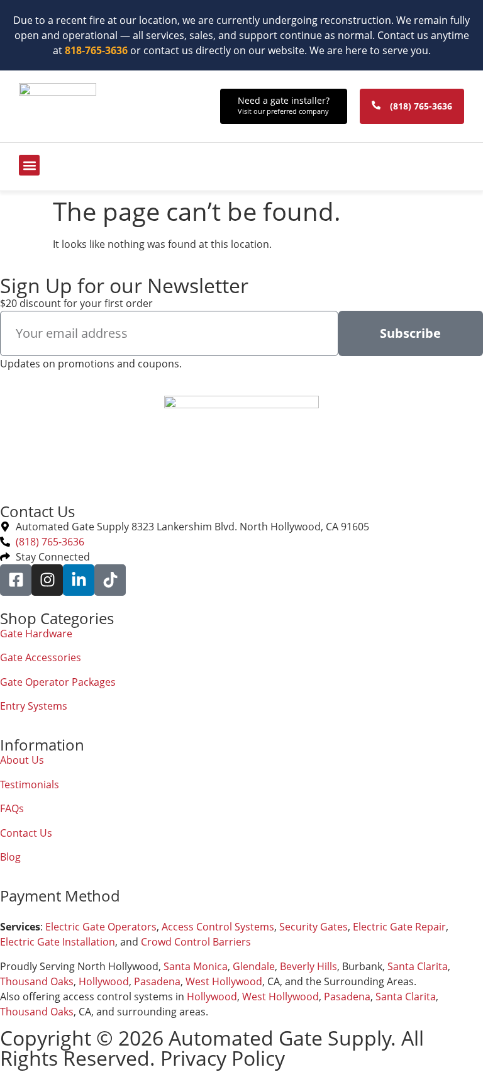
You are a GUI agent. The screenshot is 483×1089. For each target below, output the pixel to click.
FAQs (12, 808)
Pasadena (157, 981)
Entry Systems (33, 706)
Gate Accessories (40, 657)
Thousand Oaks (37, 981)
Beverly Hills (308, 966)
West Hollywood (224, 981)
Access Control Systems (218, 927)
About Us (22, 760)
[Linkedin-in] (78, 580)
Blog (10, 857)
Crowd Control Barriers (196, 942)
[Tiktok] (110, 580)
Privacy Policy (222, 1057)
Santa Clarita (417, 966)
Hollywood (104, 981)
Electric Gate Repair (399, 927)
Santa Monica (196, 966)
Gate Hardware (36, 633)
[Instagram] (47, 580)
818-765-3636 (96, 50)
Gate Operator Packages (58, 682)
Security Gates (313, 927)
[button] (29, 165)
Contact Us (26, 833)
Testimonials (29, 784)
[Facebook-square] (15, 580)
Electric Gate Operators (101, 927)
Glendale (254, 966)
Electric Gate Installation (57, 942)
